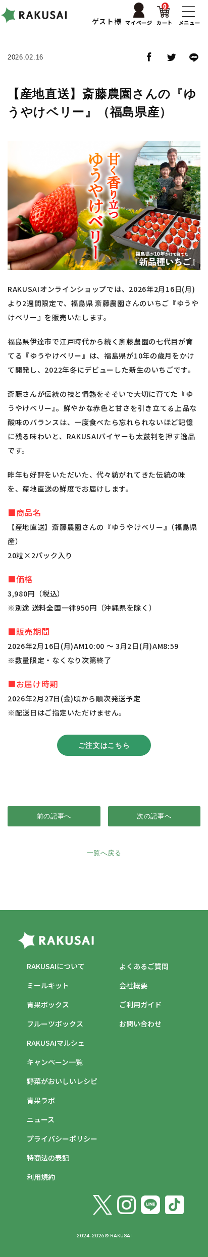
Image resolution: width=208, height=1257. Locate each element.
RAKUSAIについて (56, 966)
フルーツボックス (55, 1024)
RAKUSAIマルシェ (56, 1043)
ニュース (41, 1119)
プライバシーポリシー (62, 1138)
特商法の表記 (48, 1158)
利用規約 (41, 1177)
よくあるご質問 (144, 966)
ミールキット (48, 985)
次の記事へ (154, 816)
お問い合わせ (140, 1024)
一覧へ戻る (104, 853)
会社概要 (133, 985)
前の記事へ (54, 816)
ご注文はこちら (104, 745)
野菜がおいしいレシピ (62, 1081)
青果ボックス (48, 1004)
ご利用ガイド (140, 1004)
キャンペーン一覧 (55, 1062)
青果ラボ (41, 1100)
